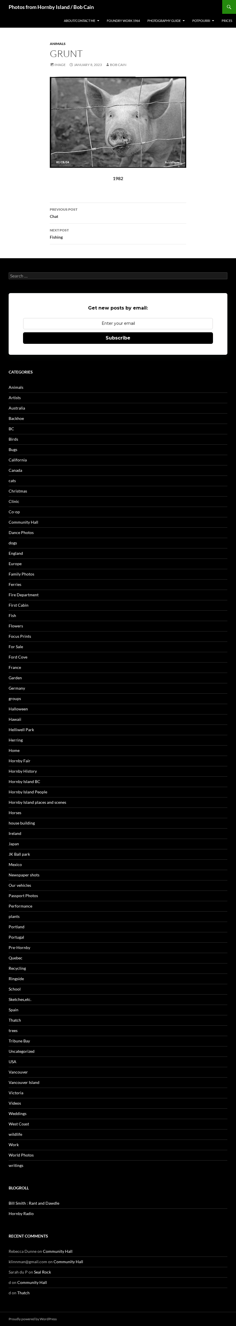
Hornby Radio (21, 1213)
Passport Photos (23, 895)
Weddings (17, 1113)
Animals (58, 44)
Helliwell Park (21, 729)
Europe (15, 563)
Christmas (18, 490)
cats (12, 480)
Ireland (15, 833)
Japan (14, 843)
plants (14, 916)
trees (13, 1030)
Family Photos (21, 573)
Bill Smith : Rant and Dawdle (34, 1203)
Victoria (16, 1092)
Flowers (16, 625)
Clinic (14, 501)
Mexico (15, 864)
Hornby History (23, 771)
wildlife (15, 1134)
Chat (63, 213)
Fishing (59, 233)
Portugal (16, 937)
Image (60, 65)
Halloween (18, 708)
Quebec (15, 957)
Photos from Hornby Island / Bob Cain (51, 7)
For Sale (16, 646)
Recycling (17, 968)
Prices (227, 20)
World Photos (21, 1155)
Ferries (15, 584)
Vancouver (18, 1072)
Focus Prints (20, 636)
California (18, 459)
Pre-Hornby (19, 947)
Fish (12, 615)
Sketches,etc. (20, 999)
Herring (16, 739)
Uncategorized (22, 1051)
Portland (16, 926)
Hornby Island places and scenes (37, 802)
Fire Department (24, 594)
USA (12, 1061)
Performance (20, 906)
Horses (15, 812)
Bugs (13, 449)
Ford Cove (18, 656)
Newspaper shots (24, 874)
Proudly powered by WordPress (33, 1319)
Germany (17, 688)
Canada (15, 470)
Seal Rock (42, 1272)
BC (11, 428)
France (15, 667)
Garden (15, 677)
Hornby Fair (20, 760)
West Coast (19, 1123)
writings (16, 1165)
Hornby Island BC (24, 781)
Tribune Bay (19, 1040)
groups (15, 698)
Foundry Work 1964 (123, 20)
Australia (17, 407)
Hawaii (15, 719)
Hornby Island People (28, 791)
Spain (13, 1009)
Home (14, 750)
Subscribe (118, 338)
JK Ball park (19, 854)
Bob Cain (118, 65)
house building (22, 823)
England (16, 553)
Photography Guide (164, 20)
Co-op (14, 511)
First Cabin (18, 605)
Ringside (16, 978)
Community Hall (23, 522)
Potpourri (201, 20)
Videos (15, 1103)
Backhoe (16, 418)
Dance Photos (21, 532)
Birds (13, 439)
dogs (13, 542)
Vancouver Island (24, 1082)
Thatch (15, 1020)
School (15, 989)
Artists (15, 397)
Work (14, 1144)
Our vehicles (20, 885)
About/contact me (79, 20)
